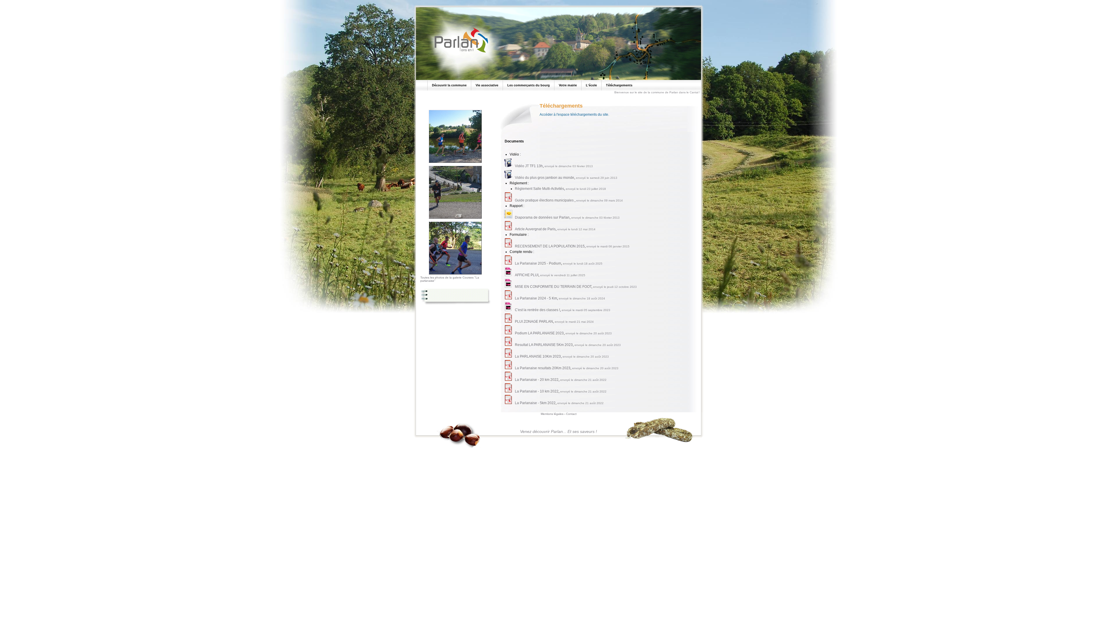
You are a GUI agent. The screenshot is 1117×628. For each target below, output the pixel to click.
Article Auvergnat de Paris (535, 229)
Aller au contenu (33, 1)
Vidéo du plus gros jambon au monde (544, 178)
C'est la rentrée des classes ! (537, 310)
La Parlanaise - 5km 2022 (535, 403)
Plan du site (11, 1)
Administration (74, 1)
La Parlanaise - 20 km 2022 (536, 380)
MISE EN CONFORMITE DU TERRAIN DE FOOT (553, 287)
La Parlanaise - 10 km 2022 (536, 391)
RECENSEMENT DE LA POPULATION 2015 (550, 246)
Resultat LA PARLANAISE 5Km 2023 (544, 345)
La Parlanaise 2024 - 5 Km (536, 298)
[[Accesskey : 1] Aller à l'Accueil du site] (460, 52)
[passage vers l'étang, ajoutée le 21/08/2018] (455, 163)
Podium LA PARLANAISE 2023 (539, 333)
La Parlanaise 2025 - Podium (538, 263)
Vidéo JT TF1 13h (529, 166)
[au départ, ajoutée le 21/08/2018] (455, 275)
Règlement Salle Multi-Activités (539, 189)
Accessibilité (54, 1)
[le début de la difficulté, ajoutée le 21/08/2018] (455, 219)
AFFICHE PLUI (526, 275)
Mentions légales (552, 413)
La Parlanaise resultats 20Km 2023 (542, 368)
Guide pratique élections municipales (544, 200)
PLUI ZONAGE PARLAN (534, 322)
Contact (571, 413)
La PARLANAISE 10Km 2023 (538, 356)
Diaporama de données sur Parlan (542, 217)
